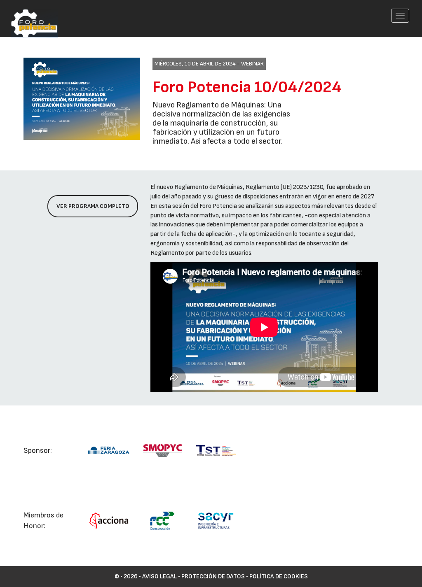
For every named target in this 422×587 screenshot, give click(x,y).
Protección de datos (213, 576)
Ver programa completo (92, 206)
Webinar (252, 63)
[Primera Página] (29, 10)
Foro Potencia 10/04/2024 (247, 87)
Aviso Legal (159, 576)
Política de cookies (278, 576)
